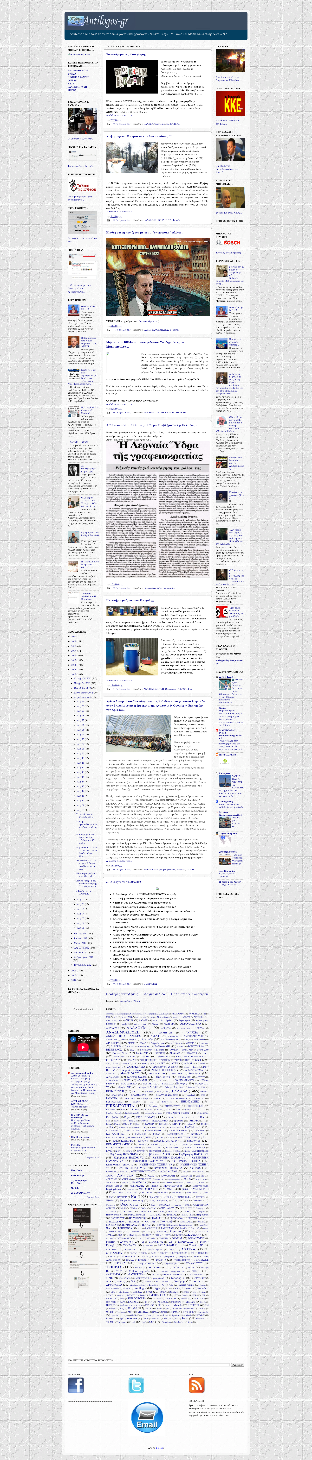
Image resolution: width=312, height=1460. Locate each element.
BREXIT (173, 1291)
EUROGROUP (173, 123)
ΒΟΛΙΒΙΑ (174, 1049)
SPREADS (132, 1318)
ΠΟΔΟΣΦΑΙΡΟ (116, 1221)
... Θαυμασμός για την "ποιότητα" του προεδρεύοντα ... (79, 288)
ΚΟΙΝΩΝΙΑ (127, 1140)
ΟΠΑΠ (153, 1208)
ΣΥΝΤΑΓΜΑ (112, 1249)
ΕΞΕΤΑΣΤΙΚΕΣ (114, 1101)
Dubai (142, 1295)
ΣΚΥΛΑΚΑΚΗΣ (124, 1238)
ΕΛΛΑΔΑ (148, 123)
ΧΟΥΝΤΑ (198, 1281)
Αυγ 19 (81, 758)
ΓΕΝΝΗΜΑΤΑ (163, 1056)
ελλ (166, 1091)
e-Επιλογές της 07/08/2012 (123, 882)
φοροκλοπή (158, 1277)
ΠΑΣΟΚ (157, 1218)
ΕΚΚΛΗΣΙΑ (167, 1083)
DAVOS (120, 1295)
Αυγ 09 (81, 805)
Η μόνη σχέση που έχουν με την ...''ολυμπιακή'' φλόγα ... (145, 232)
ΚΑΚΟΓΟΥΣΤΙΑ (157, 1127)
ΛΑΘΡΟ (109, 1175)
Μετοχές (131, 1189)
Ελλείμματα (138, 1094)
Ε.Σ (168, 1080)
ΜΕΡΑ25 (72, 90)
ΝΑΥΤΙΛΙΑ (122, 1197)
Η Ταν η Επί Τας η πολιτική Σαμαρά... (89, 410)
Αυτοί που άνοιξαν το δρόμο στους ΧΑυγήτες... (228, 78)
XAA (190, 1322)
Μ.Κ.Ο (187, 1179)
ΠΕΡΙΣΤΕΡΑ (193, 1218)
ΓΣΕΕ (187, 1059)
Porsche (150, 1315)
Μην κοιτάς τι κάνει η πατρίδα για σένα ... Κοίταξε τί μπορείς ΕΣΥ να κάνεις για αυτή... (230, 275)
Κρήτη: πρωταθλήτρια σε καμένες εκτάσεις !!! (139, 136)
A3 (163, 1284)
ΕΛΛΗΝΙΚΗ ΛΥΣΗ (77, 87)
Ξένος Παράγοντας (158, 1200)
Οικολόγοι (110, 1204)
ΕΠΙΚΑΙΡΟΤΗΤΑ (162, 219)
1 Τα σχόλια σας (121, 329)
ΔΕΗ (144, 1063)
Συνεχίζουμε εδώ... (228, 884)
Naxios (222, 708)
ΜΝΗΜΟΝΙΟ (200, 1189)
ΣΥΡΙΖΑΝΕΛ (114, 1253)
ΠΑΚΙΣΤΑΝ (173, 1211)
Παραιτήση (202, 1214)
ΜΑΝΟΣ (179, 1182)
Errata (122, 1298)
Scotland (187, 1315)
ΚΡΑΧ (109, 1150)
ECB (194, 1295)
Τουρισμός (143, 1259)
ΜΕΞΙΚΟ (154, 1186)
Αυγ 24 (81, 734)
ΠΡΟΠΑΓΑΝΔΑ (124, 1228)
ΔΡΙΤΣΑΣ (158, 1080)
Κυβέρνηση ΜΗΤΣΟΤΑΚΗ (196, 1150)
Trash (185, 1318)
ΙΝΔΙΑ (117, 1123)
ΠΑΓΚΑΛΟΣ (145, 1211)
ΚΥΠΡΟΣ (195, 1168)
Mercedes (121, 1312)
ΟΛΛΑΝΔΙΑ (164, 1204)
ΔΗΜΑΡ (188, 1063)
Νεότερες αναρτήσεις (122, 994)
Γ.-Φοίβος (76, 1145)
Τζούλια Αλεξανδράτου (163, 1256)
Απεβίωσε (132, 1039)
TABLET (167, 1318)
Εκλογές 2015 (124, 1087)
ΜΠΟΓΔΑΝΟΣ (192, 1192)
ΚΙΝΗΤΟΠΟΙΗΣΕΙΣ (187, 1137)
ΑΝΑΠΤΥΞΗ (165, 1032)
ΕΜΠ (203, 1095)
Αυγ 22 (81, 743)
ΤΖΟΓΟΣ (144, 1256)
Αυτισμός (203, 1043)
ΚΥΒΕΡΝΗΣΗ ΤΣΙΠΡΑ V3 (155, 1164)
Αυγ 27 (81, 720)
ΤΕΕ (192, 1253)
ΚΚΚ (115, 1140)
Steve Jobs (156, 1318)
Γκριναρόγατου (148, 321)
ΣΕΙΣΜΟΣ (131, 1234)
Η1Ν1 (108, 1121)
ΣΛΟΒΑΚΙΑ (150, 1238)
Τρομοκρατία (145, 1263)
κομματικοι (194, 1140)
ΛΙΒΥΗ (200, 1175)
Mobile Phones (142, 1311)
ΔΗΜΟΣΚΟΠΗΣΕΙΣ (163, 1070)
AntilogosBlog (226, 801)
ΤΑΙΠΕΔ (144, 1253)
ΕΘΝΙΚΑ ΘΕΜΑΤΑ (184, 1080)
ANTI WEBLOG (79, 1101)
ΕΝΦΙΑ (157, 1098)
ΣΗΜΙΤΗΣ (178, 1235)
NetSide (75, 1188)
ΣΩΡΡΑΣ (133, 1253)
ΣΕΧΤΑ (168, 1235)
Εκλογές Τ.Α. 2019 (196, 1087)
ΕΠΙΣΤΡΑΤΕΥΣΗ (172, 1106)
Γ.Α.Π (205, 1053)
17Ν (204, 1013)
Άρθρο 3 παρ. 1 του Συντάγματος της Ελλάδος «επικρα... (87, 883)
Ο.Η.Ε (185, 1200)
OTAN (133, 1315)
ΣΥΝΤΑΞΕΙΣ (131, 1249)
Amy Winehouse (112, 1288)
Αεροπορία (184, 1020)
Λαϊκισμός (126, 1175)
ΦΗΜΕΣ (155, 1274)
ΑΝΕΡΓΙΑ (156, 1036)
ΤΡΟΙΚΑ (120, 1263)
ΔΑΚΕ (115, 1063)
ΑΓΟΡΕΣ (186, 1017)
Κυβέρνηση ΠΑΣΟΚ (158, 1154)
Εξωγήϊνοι (137, 1102)
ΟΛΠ (187, 1204)
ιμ (205, 1121)
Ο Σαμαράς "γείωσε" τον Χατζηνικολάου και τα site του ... (90, 502)
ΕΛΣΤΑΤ (191, 1094)
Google (203, 1302)
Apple (157, 1288)
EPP (203, 1295)
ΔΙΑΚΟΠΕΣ (177, 1073)
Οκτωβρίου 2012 (82, 687)
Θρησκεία (178, 1120)
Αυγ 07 (81, 899)
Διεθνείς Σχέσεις (137, 1077)
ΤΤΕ (167, 1267)
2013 (123, 1017)
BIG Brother (124, 1291)
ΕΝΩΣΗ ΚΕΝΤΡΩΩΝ (177, 1098)
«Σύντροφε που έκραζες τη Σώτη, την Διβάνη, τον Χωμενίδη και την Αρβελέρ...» (229, 536)
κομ (182, 1141)
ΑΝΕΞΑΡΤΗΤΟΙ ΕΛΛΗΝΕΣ (123, 1036)
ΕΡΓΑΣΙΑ (111, 1109)
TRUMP (109, 1322)
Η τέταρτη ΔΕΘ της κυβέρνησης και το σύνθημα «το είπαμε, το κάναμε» (82, 1124)
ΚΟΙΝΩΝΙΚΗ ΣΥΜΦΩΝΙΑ (165, 1140)
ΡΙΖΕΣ (205, 1228)
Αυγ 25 (81, 729)
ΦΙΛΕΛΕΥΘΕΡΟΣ (198, 1274)
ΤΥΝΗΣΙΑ (178, 1267)
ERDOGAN (111, 1298)
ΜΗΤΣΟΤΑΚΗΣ (148, 1189)
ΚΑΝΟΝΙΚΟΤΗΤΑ (113, 1130)
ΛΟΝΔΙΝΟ (126, 1179)
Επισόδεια (153, 1106)
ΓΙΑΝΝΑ (132, 1059)
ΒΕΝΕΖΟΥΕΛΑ (196, 1046)
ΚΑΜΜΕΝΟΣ (193, 1127)
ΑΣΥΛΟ (142, 1043)
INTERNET (193, 1305)
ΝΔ (133, 1196)
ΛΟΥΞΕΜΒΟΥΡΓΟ (142, 1179)
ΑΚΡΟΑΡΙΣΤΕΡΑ (190, 1023)
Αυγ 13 (81, 786)
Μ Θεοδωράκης (174, 1179)
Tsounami (122, 1321)
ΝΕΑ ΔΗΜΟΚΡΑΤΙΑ (78, 70)
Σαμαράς (175, 1231)
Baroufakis (203, 1288)
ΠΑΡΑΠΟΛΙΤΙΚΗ (138, 1218)
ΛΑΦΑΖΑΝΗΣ (168, 1175)
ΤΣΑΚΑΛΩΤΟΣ (194, 1263)
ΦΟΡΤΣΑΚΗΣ (199, 1278)
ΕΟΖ (151, 1102)
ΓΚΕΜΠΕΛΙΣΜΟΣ (147, 1059)
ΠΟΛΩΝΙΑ (201, 1222)
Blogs (149, 1291)
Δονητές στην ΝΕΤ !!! (88, 307)
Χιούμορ (179, 1281)
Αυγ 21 (81, 748)
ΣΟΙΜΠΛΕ (177, 1238)
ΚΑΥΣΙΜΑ (196, 1133)
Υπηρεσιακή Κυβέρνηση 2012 (172, 1271)
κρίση (129, 1150)
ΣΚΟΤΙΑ (109, 1238)
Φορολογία (177, 1278)
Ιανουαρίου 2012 (83, 964)
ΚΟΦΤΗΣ (189, 1147)
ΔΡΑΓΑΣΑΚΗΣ (113, 1080)
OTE (142, 1315)
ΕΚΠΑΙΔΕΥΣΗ (115, 1091)
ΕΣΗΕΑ (136, 1109)
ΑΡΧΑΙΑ (131, 1043)
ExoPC (122, 1302)
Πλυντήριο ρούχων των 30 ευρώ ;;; (130, 600)
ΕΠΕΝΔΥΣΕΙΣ (190, 1101)
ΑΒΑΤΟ (176, 1017)
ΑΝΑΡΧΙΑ (192, 1032)
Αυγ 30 (81, 706)
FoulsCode (76, 1170)
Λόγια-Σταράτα (228, 833)
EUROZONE (199, 1298)
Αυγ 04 (81, 913)
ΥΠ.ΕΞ (119, 1271)
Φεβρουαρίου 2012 (83, 957)
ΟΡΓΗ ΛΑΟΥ (167, 1208)
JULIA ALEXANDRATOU (183, 1308)
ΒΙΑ (132, 1049)
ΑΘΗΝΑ (126, 1023)
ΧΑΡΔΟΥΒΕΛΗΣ (163, 1281)
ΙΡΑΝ (137, 1123)
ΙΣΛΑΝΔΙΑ (164, 1123)
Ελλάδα (204, 1091)
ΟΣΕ (182, 1208)
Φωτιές (176, 219)
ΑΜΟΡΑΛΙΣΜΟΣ (184, 1028)
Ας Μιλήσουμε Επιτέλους (79, 1182)
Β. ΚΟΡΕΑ (116, 1046)
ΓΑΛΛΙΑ (145, 1056)
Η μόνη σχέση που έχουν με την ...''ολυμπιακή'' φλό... (85, 838)
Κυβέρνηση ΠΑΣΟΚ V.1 (193, 1154)
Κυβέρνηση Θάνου (173, 1151)
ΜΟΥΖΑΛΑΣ (148, 1192)
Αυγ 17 (81, 767)
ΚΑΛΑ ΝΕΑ (175, 1127)
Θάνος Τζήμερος (130, 1120)
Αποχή (187, 1039)
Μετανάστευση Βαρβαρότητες (159, 869)
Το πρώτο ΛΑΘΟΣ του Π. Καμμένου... (88, 596)
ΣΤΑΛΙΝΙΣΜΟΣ (156, 1241)
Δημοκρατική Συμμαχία (165, 1066)
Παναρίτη (201, 1211)
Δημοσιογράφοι (132, 1070)
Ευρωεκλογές (132, 1112)
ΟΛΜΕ (178, 1204)
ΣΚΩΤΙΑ (137, 1238)
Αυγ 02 (81, 923)
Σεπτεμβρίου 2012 (83, 692)
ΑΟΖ (123, 1039)
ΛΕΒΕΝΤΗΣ (186, 1175)
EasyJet (185, 1295)
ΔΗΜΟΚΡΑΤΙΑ (136, 1066)
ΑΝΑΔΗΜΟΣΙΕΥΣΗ (154, 412)
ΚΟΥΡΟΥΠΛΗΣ (113, 1147)
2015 (137, 1017)
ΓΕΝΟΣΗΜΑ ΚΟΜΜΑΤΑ (189, 1056)
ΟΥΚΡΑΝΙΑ (126, 1211)
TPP (176, 1318)
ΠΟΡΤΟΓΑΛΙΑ (129, 1224)
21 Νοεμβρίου (163, 1017)
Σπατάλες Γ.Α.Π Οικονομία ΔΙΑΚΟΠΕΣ (137, 1014)
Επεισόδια (167, 1101)
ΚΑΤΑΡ (156, 1134)
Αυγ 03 (81, 918)
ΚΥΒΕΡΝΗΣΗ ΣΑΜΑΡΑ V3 (148, 1161)
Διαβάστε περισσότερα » (119, 115)
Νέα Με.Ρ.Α (168, 1197)
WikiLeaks (178, 1322)
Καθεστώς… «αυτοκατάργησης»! (81, 1105)
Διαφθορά (112, 1077)
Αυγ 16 (81, 772)
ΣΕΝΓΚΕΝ (146, 1234)
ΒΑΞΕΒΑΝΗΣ (144, 1046)
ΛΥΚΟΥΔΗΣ (159, 1179)
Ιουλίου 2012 (81, 933)
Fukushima (190, 1301)
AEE (171, 1284)
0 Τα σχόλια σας (121, 123)
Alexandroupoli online (82, 1073)
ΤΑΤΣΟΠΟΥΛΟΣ (179, 1253)
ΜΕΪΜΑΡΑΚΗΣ (137, 1185)
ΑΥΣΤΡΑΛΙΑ (176, 1043)
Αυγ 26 (81, 724)
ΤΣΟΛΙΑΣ (139, 1267)
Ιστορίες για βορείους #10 (236, 822)
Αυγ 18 (81, 762)
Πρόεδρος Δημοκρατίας (180, 1224)
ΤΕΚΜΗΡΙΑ (203, 1253)
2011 (108, 1017)
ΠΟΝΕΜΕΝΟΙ (112, 1224)
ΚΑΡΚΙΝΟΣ (200, 1130)
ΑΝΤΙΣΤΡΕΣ (111, 1039)
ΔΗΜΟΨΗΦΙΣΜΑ (194, 1070)
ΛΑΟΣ (151, 1175)
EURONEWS (157, 1298)
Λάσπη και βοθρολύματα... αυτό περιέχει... (81, 198)
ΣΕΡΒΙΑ (158, 1235)
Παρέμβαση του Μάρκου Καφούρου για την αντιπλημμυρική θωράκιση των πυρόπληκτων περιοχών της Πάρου (231, 717)
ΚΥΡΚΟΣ (123, 1171)
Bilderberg (137, 1291)
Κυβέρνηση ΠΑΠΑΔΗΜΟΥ (124, 1154)
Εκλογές (181, 1083)
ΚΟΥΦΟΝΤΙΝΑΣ (173, 1147)
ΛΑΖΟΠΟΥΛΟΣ (198, 1171)
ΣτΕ (170, 1241)
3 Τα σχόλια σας (121, 688)
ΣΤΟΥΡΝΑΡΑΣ (185, 1241)
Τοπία (195, 1256)
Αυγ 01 (81, 927)
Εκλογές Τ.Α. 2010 (148, 1087)
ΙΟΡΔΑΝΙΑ (127, 1124)
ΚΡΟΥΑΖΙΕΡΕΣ (155, 1151)
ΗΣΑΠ (116, 1121)
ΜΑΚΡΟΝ (167, 1182)
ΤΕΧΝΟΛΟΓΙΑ (184, 688)
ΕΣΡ (168, 1109)
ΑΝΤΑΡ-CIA (173, 1036)
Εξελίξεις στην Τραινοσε (226, 875)
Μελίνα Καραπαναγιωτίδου (230, 814)
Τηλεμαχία (183, 1256)
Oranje (124, 1315)
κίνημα (171, 1137)
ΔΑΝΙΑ (125, 1063)
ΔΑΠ (135, 1063)
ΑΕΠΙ (155, 1020)
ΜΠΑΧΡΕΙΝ (177, 1192)
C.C (194, 1291)
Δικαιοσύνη (163, 1077)
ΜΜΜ (185, 1189)
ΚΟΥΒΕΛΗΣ (184, 1144)
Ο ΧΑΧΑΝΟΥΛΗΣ (80, 1193)
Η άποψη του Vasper (230, 881)
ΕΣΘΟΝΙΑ (149, 1109)
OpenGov (114, 1315)
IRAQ (122, 1308)
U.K (134, 1321)
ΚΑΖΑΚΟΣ (123, 1127)
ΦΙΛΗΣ (109, 1277)
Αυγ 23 (81, 739)
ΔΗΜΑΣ (201, 1063)
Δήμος (196, 1066)
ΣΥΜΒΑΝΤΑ (129, 1245)
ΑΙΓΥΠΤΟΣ (140, 1023)
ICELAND (149, 1305)
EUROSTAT (171, 1298)
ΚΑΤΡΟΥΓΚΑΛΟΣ (175, 1134)
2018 (152, 1017)
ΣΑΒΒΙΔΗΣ (161, 1231)
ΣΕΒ (120, 1234)
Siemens (110, 1318)
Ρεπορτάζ (195, 1228)
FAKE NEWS (176, 1302)
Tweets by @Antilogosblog (228, 252)
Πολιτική (166, 1221)
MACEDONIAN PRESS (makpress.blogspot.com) (230, 734)
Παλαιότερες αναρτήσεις (189, 994)
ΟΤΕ (190, 1208)
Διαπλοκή (194, 1073)
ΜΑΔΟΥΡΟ (111, 1182)
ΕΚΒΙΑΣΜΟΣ (150, 1083)
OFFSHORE (188, 1311)
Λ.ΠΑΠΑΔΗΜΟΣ (168, 1171)
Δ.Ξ (107, 1063)
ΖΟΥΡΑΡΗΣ (182, 1117)
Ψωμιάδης (153, 1284)
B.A (176, 1288)
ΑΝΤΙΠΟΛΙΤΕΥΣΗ (193, 1036)
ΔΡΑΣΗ (127, 1080)
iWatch (159, 1308)
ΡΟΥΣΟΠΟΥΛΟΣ (133, 1231)
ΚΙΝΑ (148, 1137)
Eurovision (185, 1298)
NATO (164, 1311)
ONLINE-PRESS (228, 852)
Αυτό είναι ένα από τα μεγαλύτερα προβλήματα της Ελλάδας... (151, 425)
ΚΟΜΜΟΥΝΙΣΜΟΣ (118, 1144)
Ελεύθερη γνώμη (80, 1137)
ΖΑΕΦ (170, 1117)
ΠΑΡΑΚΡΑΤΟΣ (117, 1218)
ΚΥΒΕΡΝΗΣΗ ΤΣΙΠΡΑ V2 (119, 1164)
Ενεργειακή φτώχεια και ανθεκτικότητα (83, 1149)
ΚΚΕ (205, 1137)
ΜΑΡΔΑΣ (191, 1182)
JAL (167, 1308)
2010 (74, 975)
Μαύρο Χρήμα (114, 1185)
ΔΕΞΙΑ (174, 1063)
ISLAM (190, 869)
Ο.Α (174, 1200)
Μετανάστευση (172, 1185)
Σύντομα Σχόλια (154, 1249)
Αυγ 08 (81, 810)
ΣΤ (143, 1242)
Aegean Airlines (186, 1284)
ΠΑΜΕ (186, 1211)
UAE (144, 1322)
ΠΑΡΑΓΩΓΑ (187, 1214)
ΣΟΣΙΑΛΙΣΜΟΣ (196, 1238)
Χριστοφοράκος (137, 1284)
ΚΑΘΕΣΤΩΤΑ (138, 1127)
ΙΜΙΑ (108, 1123)
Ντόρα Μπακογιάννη (131, 1200)
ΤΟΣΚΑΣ (130, 1259)
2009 (74, 980)
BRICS (186, 1292)
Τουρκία (174, 329)
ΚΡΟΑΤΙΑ (141, 1151)
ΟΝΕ (123, 1208)
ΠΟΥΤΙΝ (161, 1224)
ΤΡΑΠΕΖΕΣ (201, 1259)
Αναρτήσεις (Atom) (130, 1000)
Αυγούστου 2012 (82, 697)
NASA (155, 1311)
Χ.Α (133, 1281)
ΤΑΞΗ (153, 1253)
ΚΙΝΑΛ (160, 1137)
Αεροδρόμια (167, 1020)
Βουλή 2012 (119, 1053)
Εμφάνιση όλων (93, 1157)
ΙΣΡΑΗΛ (191, 1123)
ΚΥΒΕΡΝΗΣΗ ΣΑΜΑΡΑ (167, 1157)
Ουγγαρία (200, 1208)
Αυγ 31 (81, 701)
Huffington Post (126, 1305)
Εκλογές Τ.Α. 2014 (173, 1087)
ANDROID (127, 1288)
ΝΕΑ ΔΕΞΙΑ (154, 1197)
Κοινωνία (143, 1140)
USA (152, 1322)
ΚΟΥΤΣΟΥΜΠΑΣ (154, 1147)
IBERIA (139, 1305)
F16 (152, 1301)
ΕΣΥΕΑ (179, 1109)
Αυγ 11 (81, 795)
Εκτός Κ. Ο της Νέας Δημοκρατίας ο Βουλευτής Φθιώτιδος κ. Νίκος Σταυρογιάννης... (82, 376)
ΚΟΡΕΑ (142, 1144)
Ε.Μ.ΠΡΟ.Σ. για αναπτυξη (80, 1116)
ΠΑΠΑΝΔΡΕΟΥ (156, 1214)
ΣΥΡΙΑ (172, 1249)
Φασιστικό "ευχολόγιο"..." (81, 165)
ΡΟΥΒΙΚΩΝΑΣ (116, 1231)
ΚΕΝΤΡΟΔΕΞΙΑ (135, 1137)
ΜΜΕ (170, 1189)
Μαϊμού (125, 1182)
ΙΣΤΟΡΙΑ (204, 1123)
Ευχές (127, 1117)
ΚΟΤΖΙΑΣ (155, 1144)
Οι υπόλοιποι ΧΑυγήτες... (81, 138)
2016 (144, 1017)
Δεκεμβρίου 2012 (83, 678)
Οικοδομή (197, 1200)
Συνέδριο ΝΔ (196, 1245)
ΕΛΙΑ (159, 1091)
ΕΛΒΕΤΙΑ (148, 1091)
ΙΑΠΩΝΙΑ (194, 1120)
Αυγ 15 (81, 776)
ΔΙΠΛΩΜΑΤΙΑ (184, 1077)
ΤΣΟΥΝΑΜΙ (153, 1267)
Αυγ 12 (81, 791)
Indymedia (177, 1305)
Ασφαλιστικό (157, 1043)
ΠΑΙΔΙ (161, 1211)
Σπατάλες (126, 1241)
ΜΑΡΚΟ (202, 1182)
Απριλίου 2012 (82, 947)
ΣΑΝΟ (191, 1231)
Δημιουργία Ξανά (114, 1066)
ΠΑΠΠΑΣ (172, 1214)
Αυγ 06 (81, 904)
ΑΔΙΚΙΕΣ (128, 1020)
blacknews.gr (77, 1175)
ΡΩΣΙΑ (146, 1231)
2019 (74, 641)
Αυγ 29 (81, 710)
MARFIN (110, 1311)
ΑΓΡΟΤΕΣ (199, 1017)
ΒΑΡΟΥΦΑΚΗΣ (162, 1046)
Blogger (159, 1447)
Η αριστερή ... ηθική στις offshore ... (236, 342)
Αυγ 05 (81, 908)
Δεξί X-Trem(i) (226, 677)
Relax (165, 1315)
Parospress (224, 773)
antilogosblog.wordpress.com (229, 662)
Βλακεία (160, 1049)
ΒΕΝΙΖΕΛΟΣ (114, 1049)
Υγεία (191, 1267)
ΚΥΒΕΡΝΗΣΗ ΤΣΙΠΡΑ (186, 1161)
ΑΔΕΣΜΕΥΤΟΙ (113, 1020)
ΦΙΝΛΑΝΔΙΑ (124, 1278)
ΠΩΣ (140, 1228)
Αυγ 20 (81, 753)
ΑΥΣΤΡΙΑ (189, 1043)
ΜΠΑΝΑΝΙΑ (163, 1192)
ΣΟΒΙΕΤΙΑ (163, 1238)
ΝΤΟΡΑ (110, 1200)
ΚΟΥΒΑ (169, 1144)
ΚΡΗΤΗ (118, 1150)
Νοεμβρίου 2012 (82, 683)
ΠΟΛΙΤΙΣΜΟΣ (186, 1221)
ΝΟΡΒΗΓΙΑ (200, 1197)
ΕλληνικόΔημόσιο (153, 587)
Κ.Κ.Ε (71, 83)
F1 (146, 1301)
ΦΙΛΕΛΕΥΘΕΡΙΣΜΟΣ (173, 1274)
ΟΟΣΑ (143, 1208)
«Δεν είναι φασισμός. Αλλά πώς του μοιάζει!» (236, 612)
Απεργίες (147, 1039)
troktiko (200, 1318)
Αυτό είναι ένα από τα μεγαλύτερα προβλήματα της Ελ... (86, 864)
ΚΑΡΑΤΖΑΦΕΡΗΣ (178, 1130)
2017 (74, 650)
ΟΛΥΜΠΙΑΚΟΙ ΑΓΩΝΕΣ (156, 329)
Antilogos (140, 1288)
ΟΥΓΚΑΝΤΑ (111, 1211)
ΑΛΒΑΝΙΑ (166, 1028)
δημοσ (186, 1067)
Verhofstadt (166, 1322)
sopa (121, 1318)
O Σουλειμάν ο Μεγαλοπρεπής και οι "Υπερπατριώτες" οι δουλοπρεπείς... (230, 577)
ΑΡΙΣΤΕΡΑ (113, 1043)
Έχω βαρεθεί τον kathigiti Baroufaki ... (90, 535)
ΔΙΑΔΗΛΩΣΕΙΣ (129, 1073)
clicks (203, 1291)
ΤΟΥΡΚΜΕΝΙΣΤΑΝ (182, 1260)
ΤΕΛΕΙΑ (113, 1256)
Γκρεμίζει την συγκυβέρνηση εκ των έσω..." (227, 169)
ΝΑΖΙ (111, 1197)
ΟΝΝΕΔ (133, 1208)
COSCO (109, 1295)
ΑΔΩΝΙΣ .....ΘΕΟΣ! (79, 442)
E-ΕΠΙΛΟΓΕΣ (150, 983)
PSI (158, 1315)
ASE (168, 1288)
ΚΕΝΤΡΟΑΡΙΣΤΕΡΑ (115, 1137)
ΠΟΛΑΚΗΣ (134, 1221)
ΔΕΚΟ (162, 1063)
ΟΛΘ (153, 1205)
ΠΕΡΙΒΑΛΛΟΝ (176, 1218)
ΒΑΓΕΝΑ (131, 1046)
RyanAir (175, 1315)
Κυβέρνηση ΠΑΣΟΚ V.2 (129, 1157)
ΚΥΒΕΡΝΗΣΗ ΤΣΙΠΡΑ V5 (132, 1168)
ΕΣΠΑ (159, 1109)
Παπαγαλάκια (113, 1214)
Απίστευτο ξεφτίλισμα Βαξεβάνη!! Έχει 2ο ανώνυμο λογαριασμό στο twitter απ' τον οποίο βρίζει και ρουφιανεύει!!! (229, 383)
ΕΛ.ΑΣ (135, 1091)
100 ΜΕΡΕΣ (193, 1013)
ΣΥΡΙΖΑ (188, 1248)
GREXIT (110, 1305)
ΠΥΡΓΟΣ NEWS (227, 754)
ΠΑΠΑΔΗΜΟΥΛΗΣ (136, 1214)
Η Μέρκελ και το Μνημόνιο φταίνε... (90, 564)
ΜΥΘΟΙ (205, 1192)
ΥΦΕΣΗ (195, 1271)
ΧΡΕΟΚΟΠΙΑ (114, 1284)
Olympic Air (202, 1311)
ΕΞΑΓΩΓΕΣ (198, 1098)
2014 (130, 1017)
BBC (113, 1291)
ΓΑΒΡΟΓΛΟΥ (119, 1056)
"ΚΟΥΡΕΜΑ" (178, 1013)
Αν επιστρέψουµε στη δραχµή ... (88, 468)
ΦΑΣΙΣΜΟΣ (113, 1274)
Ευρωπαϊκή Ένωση (177, 1112)
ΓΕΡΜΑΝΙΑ (113, 1060)
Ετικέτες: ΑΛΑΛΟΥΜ (195, 1109)
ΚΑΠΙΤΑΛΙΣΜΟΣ (133, 1130)
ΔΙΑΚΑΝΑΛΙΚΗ (157, 1073)
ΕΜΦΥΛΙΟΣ (130, 1098)
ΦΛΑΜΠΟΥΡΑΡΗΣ (142, 1278)
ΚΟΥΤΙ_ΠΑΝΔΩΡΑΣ (132, 1147)
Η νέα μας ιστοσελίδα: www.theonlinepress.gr (237, 859)
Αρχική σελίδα (154, 994)
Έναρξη (144, 1098)
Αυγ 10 (81, 800)
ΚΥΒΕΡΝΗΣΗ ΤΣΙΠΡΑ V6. (168, 1168)
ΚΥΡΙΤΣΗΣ (111, 1171)
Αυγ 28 (81, 715)
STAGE (145, 1318)
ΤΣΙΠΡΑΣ (114, 1267)
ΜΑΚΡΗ (155, 1182)
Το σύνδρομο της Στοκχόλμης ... (127, 54)
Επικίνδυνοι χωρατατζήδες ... (236, 495)
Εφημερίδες (169, 587)
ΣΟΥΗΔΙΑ (110, 1241)
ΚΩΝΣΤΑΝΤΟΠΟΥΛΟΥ (143, 1171)
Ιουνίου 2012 (81, 938)
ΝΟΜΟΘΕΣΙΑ (184, 1196)
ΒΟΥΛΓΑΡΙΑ (187, 1049)
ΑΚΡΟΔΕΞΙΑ (112, 1028)
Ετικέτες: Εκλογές (114, 1113)
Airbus (203, 1284)
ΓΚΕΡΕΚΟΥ (165, 1060)
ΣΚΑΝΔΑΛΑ (194, 1235)
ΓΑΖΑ (133, 1056)
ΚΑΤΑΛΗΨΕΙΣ (115, 1134)
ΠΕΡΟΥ (205, 1218)
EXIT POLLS (111, 1302)
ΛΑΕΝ (185, 1171)
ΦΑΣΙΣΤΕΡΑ (136, 1274)
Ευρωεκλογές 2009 (153, 1112)
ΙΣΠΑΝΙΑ (177, 1123)
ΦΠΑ (108, 1281)
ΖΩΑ (193, 1117)
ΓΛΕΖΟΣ (178, 1059)
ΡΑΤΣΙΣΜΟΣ (167, 1228)
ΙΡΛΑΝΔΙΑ (149, 1123)
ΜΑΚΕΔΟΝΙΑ (139, 1182)
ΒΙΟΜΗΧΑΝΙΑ (146, 1050)
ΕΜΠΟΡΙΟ (111, 1098)
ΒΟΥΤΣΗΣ (160, 1053)
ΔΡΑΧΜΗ (142, 1080)
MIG (130, 1311)
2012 (115, 1017)
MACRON (201, 1308)
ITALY (148, 1308)
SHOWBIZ (181, 412)
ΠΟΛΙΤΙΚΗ (149, 1221)
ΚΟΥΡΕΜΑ (199, 1144)
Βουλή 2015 (142, 1053)
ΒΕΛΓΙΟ (180, 1046)
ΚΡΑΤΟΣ (201, 1147)
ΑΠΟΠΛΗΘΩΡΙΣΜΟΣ (171, 1039)
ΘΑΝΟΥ (144, 1120)
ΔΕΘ (152, 1063)
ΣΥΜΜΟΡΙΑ (148, 1245)
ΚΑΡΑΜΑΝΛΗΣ (153, 1130)
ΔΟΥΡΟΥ (200, 1077)
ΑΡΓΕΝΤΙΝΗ (199, 1039)
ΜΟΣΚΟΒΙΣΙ (132, 1192)
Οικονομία (159, 123)
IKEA (167, 1305)
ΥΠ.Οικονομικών (139, 1271)
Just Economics (227, 871)
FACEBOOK (162, 1301)
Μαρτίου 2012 (81, 952)
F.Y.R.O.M (133, 1301)
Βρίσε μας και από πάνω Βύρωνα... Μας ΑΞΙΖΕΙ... (89, 342)
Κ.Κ (111, 1127)
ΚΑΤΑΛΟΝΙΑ (140, 1134)
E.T (176, 1295)
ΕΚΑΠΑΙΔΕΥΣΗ (129, 1083)
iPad (206, 1305)
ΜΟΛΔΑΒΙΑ (118, 1192)
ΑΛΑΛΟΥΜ (136, 1027)
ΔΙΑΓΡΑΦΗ (110, 1073)
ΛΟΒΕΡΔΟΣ (111, 1179)
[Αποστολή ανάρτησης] (108, 123)
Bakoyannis (187, 1288)
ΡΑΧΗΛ (183, 1228)
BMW (163, 1291)
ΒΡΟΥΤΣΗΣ (192, 1053)
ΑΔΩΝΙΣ (143, 1020)
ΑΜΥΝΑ (201, 1028)
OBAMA (175, 1311)
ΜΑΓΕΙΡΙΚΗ (201, 1179)
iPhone (112, 1308)
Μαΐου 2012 (80, 942)
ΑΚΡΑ (155, 1023)
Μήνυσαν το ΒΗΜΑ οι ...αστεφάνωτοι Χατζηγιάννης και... (87, 851)
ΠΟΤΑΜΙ (146, 1224)
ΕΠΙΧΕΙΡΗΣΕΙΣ (195, 1106)
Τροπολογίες (172, 1263)
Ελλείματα (117, 1094)
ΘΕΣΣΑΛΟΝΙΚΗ (160, 1120)
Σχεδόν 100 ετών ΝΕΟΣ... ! (229, 212)
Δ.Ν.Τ (198, 1060)
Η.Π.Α (201, 1117)
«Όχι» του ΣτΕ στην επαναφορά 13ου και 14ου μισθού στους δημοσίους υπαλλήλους (230, 745)
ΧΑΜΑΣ (148, 1281)
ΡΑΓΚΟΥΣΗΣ (151, 1228)
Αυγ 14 (81, 781)
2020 (74, 636)
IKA (159, 1305)
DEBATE (131, 1295)
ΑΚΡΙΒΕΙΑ (169, 1023)
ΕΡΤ (123, 1109)
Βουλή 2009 (202, 1049)
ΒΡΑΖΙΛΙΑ (174, 1053)
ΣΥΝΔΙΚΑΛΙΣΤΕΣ (169, 1245)
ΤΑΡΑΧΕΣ (164, 1253)
